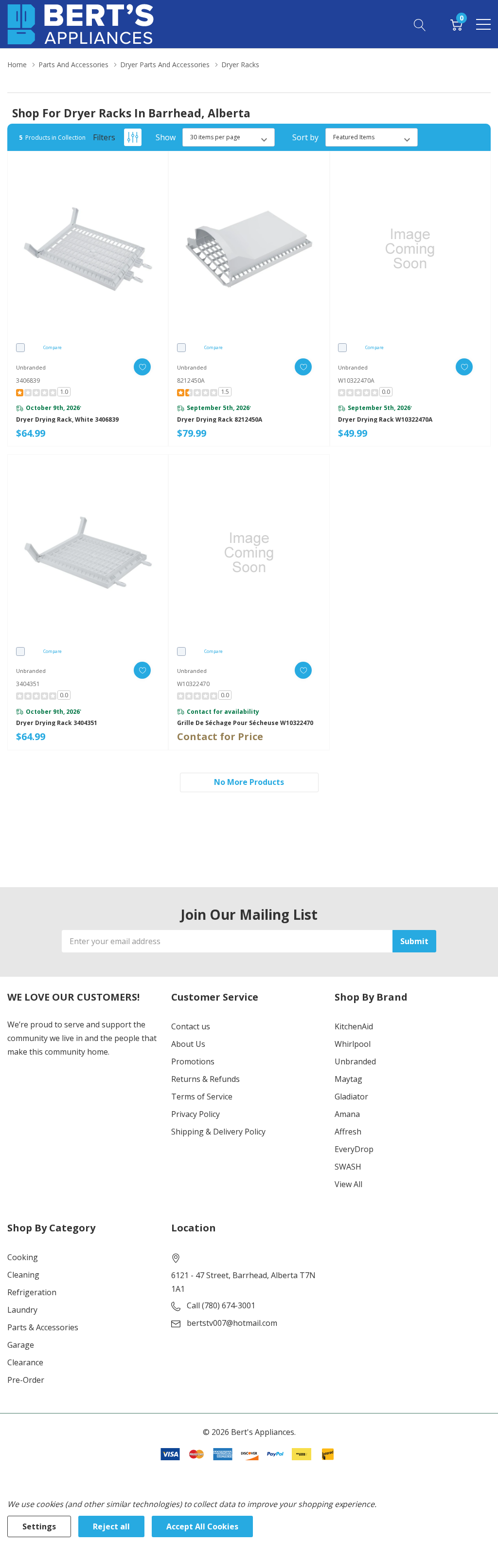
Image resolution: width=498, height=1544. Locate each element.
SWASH (348, 1166)
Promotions (192, 1061)
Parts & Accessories (42, 1327)
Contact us (190, 1026)
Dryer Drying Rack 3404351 (56, 723)
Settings (39, 1526)
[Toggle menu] (483, 24)
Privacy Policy (195, 1114)
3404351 (28, 684)
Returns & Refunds (205, 1079)
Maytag (348, 1079)
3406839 (28, 380)
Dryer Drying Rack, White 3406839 (67, 420)
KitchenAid (354, 1026)
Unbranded (355, 1061)
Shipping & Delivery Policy (218, 1131)
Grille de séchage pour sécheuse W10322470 (245, 723)
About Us (188, 1044)
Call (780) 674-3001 (221, 1305)
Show (166, 137)
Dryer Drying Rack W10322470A (385, 420)
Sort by (305, 137)
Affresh (348, 1131)
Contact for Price (220, 736)
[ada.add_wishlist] (142, 366)
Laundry (22, 1309)
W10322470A (356, 380)
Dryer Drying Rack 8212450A (219, 420)
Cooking (22, 1257)
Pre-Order (25, 1380)
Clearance (25, 1362)
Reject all (111, 1526)
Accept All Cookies (202, 1526)
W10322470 (193, 684)
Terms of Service (201, 1096)
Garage (20, 1344)
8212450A (191, 380)
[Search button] (420, 24)
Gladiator (351, 1096)
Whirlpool (353, 1044)
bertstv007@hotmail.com (232, 1323)
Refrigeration (31, 1292)
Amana (347, 1114)
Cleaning (23, 1274)
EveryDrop (354, 1149)
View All (348, 1184)
